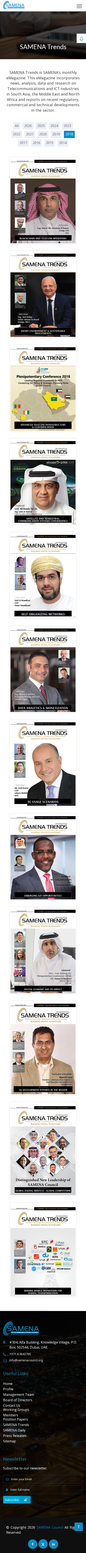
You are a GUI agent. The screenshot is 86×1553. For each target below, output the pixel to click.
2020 (43, 134)
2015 (49, 142)
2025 (41, 125)
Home (8, 1383)
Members (10, 1415)
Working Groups (16, 1409)
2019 (56, 134)
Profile (8, 1389)
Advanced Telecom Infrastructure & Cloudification (42, 358)
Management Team (18, 1394)
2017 (23, 142)
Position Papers (15, 1419)
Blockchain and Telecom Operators (43, 168)
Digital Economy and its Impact (40, 918)
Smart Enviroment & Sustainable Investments (41, 265)
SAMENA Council (50, 1527)
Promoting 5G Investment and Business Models (39, 1115)
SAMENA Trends (16, 1424)
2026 (28, 125)
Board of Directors (17, 1400)
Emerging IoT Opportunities (37, 825)
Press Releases (15, 1435)
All (17, 125)
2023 (67, 125)
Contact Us (11, 1405)
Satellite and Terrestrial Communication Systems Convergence (35, 454)
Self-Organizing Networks (36, 543)
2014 (63, 142)
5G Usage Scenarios (30, 731)
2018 (69, 134)
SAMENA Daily (14, 1430)
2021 (30, 134)
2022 (16, 134)
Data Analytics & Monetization (39, 637)
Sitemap (9, 1441)
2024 (54, 125)
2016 (36, 142)
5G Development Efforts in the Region (39, 1014)
